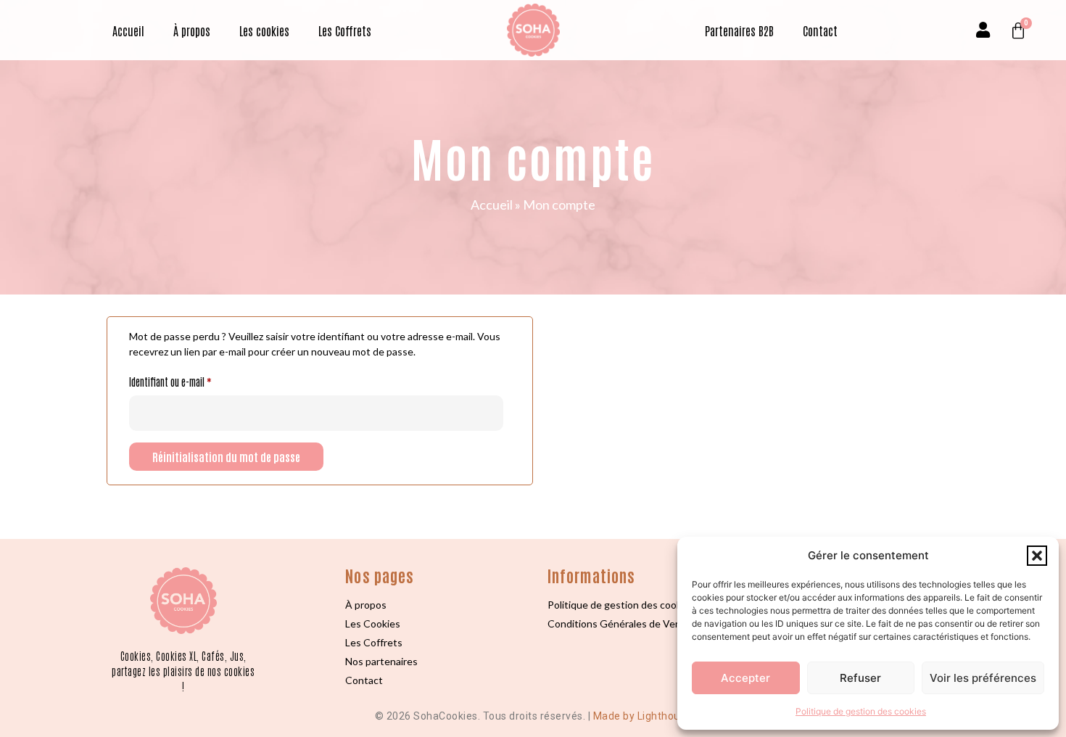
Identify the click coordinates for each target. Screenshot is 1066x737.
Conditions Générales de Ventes (622, 623)
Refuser (860, 678)
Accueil (128, 30)
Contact (820, 30)
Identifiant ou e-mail (189, 379)
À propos (191, 30)
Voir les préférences (983, 678)
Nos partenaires (381, 661)
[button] (1037, 555)
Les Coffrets (344, 30)
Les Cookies (372, 623)
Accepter (745, 678)
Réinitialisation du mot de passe (226, 457)
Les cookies (264, 30)
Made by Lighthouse (642, 716)
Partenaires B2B (739, 30)
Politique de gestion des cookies (861, 711)
